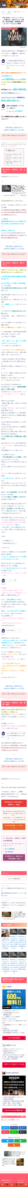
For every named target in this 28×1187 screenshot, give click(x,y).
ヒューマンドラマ (6, 1119)
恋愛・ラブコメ (15, 1119)
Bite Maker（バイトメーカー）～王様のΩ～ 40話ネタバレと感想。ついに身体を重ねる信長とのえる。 (14, 942)
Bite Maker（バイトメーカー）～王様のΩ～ (12, 1116)
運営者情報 (20, 1182)
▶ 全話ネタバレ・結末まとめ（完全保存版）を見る (14, 857)
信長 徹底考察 (9, 851)
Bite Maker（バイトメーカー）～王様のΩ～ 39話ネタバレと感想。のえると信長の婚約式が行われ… (22, 942)
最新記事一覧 (7, 1182)
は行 (24, 1116)
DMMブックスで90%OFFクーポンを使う (14, 1065)
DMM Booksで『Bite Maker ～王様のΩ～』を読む (14, 803)
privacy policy (20, 1180)
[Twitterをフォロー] (7, 1141)
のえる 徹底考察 (10, 849)
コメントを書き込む (14, 878)
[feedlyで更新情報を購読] (20, 1141)
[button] (25, 548)
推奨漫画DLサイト (8, 1180)
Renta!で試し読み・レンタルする (14, 826)
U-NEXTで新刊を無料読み (14, 1038)
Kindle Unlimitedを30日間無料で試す (14, 1110)
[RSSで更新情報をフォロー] (14, 1145)
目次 (9, 150)
